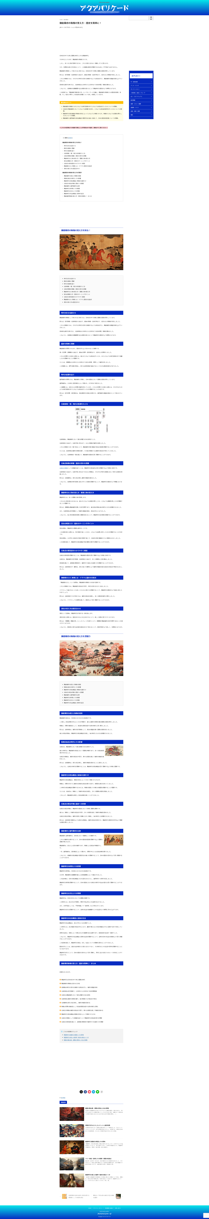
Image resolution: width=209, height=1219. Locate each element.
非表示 (70, 138)
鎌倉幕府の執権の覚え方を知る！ (72, 142)
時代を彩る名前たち (70, 146)
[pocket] (89, 1091)
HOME (89, 1208)
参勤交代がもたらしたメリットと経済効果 (97, 1125)
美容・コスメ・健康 (136, 104)
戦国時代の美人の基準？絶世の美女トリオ (76, 1037)
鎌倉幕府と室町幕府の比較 (72, 186)
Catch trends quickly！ (105, 1211)
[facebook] (85, 1091)
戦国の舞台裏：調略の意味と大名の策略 (75, 1040)
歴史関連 (63, 1097)
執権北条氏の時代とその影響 (72, 178)
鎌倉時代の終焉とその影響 (72, 188)
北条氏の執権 (63, 468)
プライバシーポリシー (98, 1208)
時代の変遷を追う (69, 151)
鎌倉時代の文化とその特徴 (72, 191)
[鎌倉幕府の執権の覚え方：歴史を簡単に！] (93, 1091)
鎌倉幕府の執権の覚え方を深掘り (72, 172)
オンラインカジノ (135, 89)
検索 (151, 18)
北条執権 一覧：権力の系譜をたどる (74, 153)
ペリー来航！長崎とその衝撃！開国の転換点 (98, 1159)
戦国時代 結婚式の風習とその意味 (74, 1035)
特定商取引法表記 (109, 1208)
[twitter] (81, 1091)
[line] (97, 1091)
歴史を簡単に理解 (69, 148)
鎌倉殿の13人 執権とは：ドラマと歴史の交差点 (78, 166)
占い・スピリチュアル (136, 96)
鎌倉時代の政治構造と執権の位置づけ (75, 181)
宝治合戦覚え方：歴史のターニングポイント (77, 161)
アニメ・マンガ (135, 85)
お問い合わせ (118, 1208)
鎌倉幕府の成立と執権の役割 (72, 176)
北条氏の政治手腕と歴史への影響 (74, 183)
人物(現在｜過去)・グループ (138, 93)
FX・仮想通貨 (134, 82)
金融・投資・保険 (135, 111)
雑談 (132, 115)
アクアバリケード (104, 1213)
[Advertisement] (91, 41)
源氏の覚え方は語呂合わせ (72, 168)
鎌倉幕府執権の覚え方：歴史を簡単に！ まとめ (78, 196)
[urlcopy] (101, 1091)
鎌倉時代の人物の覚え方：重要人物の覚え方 (77, 158)
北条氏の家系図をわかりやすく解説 (74, 163)
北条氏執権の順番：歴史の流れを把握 (75, 156)
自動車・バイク (135, 107)
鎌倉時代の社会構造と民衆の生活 (74, 194)
